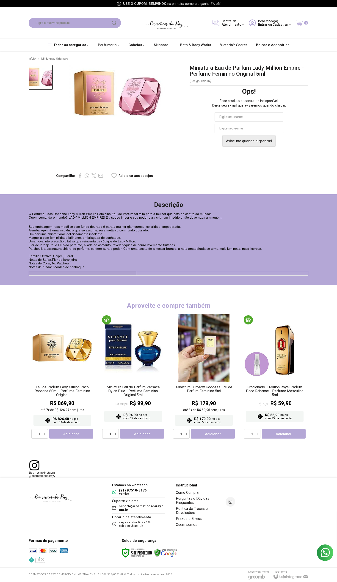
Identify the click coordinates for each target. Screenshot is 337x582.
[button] (41, 77)
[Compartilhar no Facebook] (80, 175)
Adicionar (71, 434)
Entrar (263, 24)
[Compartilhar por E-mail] (100, 175)
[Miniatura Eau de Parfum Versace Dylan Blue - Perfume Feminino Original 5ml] (133, 377)
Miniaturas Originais (54, 58)
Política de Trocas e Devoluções (192, 510)
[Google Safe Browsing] (165, 552)
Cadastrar (280, 24)
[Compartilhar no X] (93, 175)
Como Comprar (188, 492)
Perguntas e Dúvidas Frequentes (192, 500)
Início (32, 58)
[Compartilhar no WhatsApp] (87, 175)
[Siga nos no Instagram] (230, 502)
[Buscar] (114, 23)
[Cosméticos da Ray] (167, 23)
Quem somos (186, 524)
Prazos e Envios (189, 518)
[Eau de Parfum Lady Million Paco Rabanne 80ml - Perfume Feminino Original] (62, 377)
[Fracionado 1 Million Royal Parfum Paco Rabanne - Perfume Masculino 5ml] (274, 377)
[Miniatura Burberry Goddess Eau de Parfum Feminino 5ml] (204, 377)
